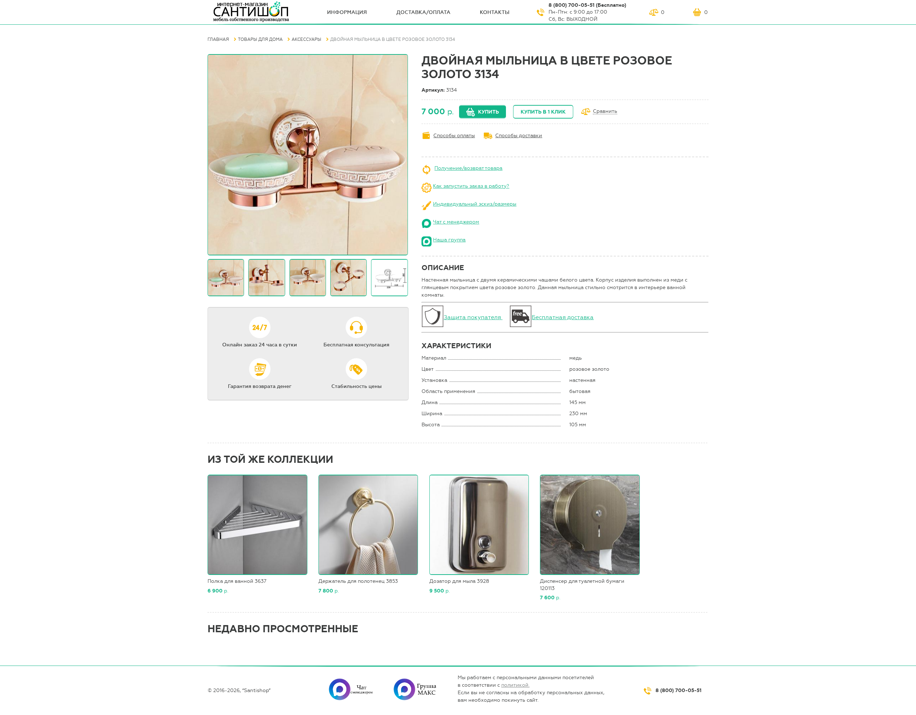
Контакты (495, 12)
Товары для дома (260, 39)
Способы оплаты (454, 136)
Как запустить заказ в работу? (471, 186)
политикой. (515, 685)
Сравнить (605, 111)
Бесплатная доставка (563, 317)
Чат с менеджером (456, 222)
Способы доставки (518, 136)
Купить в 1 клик (543, 112)
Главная (218, 39)
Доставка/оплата (423, 12)
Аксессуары (306, 39)
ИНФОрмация (347, 12)
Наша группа (449, 240)
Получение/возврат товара (468, 168)
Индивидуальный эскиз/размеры (474, 204)
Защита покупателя (473, 317)
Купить (488, 112)
